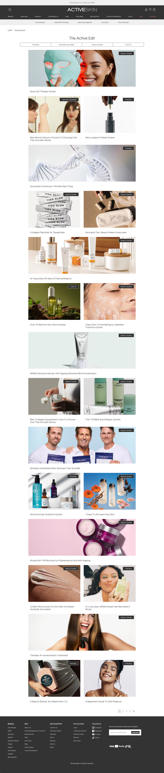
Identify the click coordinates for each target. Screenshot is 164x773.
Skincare (24, 16)
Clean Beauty (53, 16)
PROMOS (153, 16)
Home (10, 30)
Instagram (98, 728)
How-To (128, 44)
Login (75, 728)
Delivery (53, 741)
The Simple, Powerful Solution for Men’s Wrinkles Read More (82, 445)
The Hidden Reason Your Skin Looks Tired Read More (54, 301)
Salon (26, 737)
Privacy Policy (29, 747)
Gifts (130, 16)
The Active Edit (123, 22)
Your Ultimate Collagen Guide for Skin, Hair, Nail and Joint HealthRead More (54, 396)
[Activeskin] (82, 9)
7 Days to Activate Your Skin (100, 514)
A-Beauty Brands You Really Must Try (49, 701)
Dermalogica (12, 728)
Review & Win (29, 734)
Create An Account (80, 731)
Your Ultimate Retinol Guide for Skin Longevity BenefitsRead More (54, 114)
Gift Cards (28, 741)
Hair (67, 16)
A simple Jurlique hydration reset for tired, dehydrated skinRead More (109, 491)
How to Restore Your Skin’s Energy (48, 324)
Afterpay (53, 734)
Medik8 (10, 754)
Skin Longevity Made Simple (99, 137)
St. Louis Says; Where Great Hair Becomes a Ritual (107, 608)
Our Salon (104, 22)
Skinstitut (11, 734)
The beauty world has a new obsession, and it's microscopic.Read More (82, 163)
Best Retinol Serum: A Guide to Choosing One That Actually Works (53, 139)
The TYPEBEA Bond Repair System (102, 419)
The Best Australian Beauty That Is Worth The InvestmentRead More (54, 678)
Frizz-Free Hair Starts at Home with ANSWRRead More (82, 632)
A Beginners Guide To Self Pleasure (103, 701)
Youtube (98, 734)
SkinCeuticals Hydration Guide (46, 514)
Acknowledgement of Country (35, 731)
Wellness (79, 16)
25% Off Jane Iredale (82, 2)
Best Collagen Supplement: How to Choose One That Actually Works (52, 421)
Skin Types (77, 741)
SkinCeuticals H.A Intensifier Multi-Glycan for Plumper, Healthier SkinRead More (54, 491)
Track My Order (79, 734)
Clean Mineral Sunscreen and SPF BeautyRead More (110, 209)
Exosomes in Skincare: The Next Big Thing (51, 186)
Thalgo (10, 744)
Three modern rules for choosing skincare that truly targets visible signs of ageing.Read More (82, 350)
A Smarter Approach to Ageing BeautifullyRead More (110, 114)
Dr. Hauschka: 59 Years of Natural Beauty (51, 278)
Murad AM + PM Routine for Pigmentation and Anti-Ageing (60, 560)
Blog (26, 744)
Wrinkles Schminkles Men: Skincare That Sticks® (55, 468)
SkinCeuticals (12, 757)
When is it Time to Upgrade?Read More (54, 209)
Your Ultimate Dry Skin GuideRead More (54, 583)
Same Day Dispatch (85, 22)
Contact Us (53, 728)
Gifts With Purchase (61, 22)
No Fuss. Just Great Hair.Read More (110, 583)
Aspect (10, 747)
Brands (10, 16)
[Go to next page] (134, 711)
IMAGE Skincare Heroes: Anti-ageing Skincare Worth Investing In (63, 373)
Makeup (38, 16)
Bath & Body (94, 16)
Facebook (98, 731)
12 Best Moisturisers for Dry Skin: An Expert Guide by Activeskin (52, 608)
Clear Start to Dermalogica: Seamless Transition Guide (104, 326)
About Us (28, 728)
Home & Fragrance (114, 16)
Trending (35, 44)
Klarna (52, 737)
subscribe (135, 732)
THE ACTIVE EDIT (19, 30)
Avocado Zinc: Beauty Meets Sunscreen (106, 232)
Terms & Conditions (31, 751)
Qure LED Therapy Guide (43, 91)
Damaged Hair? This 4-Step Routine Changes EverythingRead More (109, 396)
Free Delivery (40, 22)
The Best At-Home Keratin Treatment (49, 655)
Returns (52, 744)
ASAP (9, 731)
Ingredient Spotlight (66, 44)
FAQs (52, 747)
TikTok (97, 738)
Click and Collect (55, 731)
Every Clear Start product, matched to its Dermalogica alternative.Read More (109, 301)
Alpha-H (10, 737)
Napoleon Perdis (13, 741)
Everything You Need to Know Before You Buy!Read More (82, 68)
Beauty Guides (97, 44)
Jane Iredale (12, 751)
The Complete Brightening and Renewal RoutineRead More (82, 537)
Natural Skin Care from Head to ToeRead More (82, 255)
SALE (141, 16)
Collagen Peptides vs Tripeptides (47, 232)
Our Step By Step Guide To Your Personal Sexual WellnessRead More (109, 678)
